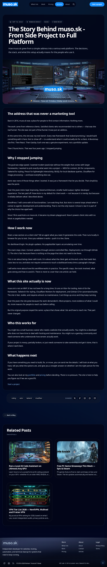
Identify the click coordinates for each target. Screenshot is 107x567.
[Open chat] (103, 563)
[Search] (73, 4)
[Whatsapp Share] (90, 398)
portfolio (31, 375)
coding (13, 398)
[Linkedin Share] (85, 398)
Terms (98, 549)
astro (21, 398)
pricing (43, 375)
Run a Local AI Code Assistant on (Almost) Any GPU (25, 467)
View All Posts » (12, 434)
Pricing (50, 4)
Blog (47, 22)
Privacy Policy (100, 546)
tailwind (29, 398)
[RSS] (13, 563)
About (67, 4)
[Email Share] (95, 398)
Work (43, 4)
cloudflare (38, 398)
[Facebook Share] (80, 398)
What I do (34, 4)
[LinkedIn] (9, 563)
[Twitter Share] (75, 398)
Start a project (97, 4)
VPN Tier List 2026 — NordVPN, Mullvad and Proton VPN (28, 510)
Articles (59, 4)
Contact (81, 549)
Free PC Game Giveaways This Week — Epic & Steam (76, 467)
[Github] (4, 563)
